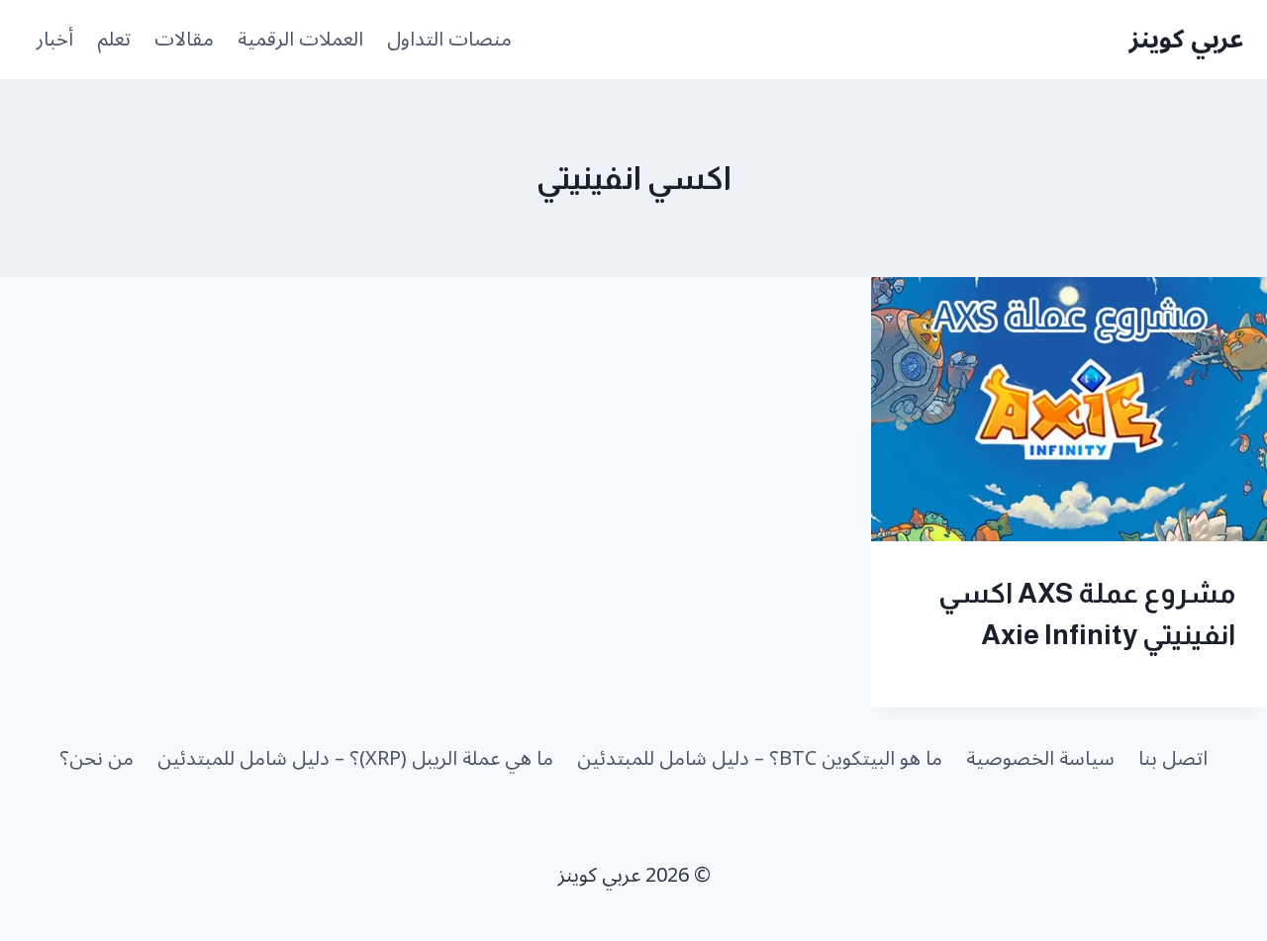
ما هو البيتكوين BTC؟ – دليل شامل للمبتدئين (759, 759)
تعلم (114, 39)
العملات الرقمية (300, 39)
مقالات (184, 39)
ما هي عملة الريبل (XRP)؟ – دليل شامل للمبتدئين (355, 759)
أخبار (54, 39)
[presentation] (1069, 409)
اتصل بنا (1173, 759)
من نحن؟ (96, 759)
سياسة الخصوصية (1040, 759)
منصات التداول (449, 39)
